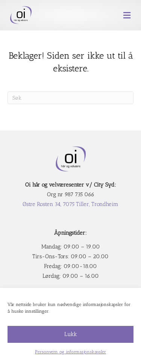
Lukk (70, 334)
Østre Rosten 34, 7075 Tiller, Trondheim (70, 204)
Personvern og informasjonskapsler (70, 351)
